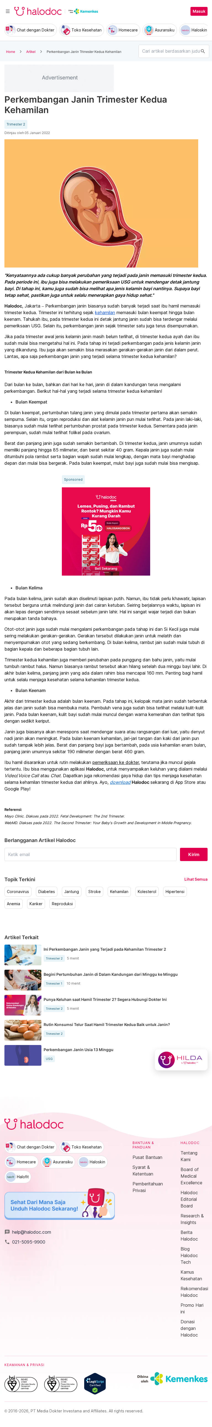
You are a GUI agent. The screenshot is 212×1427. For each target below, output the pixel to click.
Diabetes (46, 891)
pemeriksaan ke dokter (115, 762)
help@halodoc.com (27, 1232)
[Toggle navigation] (7, 11)
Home (10, 51)
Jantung (71, 891)
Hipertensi (175, 891)
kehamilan (105, 312)
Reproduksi (62, 904)
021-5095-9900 (24, 1242)
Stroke (94, 891)
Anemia (13, 904)
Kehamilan (119, 891)
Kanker (36, 904)
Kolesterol (147, 891)
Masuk (199, 11)
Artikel (31, 51)
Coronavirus (18, 891)
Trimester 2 (16, 124)
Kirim (193, 854)
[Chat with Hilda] (181, 1059)
